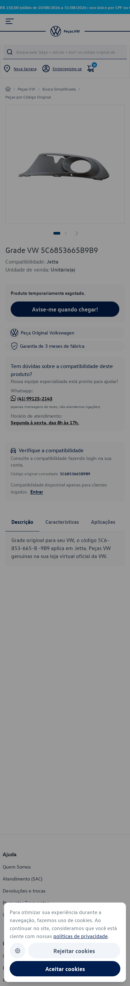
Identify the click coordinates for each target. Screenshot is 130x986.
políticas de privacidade (80, 936)
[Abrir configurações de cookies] (17, 950)
